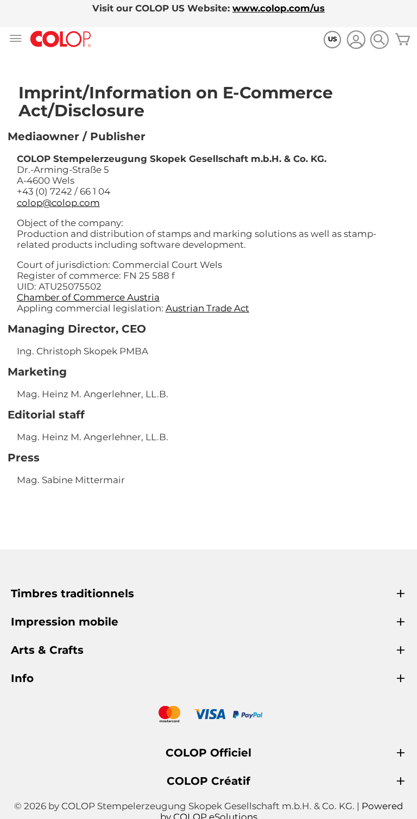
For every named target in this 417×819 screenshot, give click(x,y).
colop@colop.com (58, 202)
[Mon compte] (356, 41)
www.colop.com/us (278, 8)
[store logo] (61, 39)
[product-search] (379, 39)
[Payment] (208, 715)
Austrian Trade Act (207, 308)
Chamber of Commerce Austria (88, 297)
